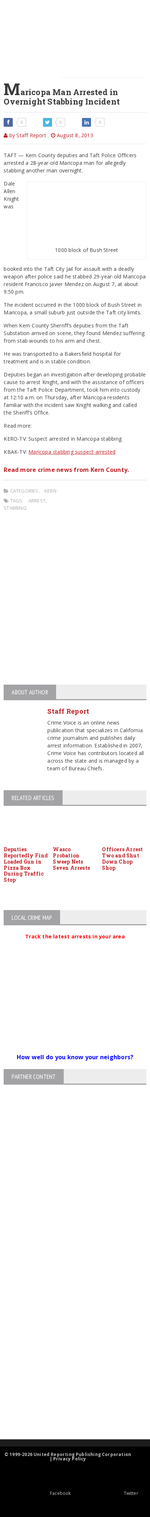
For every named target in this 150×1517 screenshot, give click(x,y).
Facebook (60, 1493)
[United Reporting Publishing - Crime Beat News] (68, 1271)
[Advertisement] (75, 599)
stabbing (15, 508)
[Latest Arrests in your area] (75, 945)
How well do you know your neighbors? (75, 1057)
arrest (37, 500)
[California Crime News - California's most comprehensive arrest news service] (68, 1356)
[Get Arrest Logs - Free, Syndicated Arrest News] (68, 1332)
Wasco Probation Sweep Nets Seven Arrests (71, 858)
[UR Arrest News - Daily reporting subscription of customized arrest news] (68, 1380)
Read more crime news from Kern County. (66, 470)
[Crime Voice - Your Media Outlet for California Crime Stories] (68, 1410)
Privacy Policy (69, 1459)
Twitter (131, 1493)
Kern (50, 491)
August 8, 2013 (74, 135)
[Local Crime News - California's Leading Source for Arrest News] (69, 1301)
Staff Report (68, 711)
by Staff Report (27, 135)
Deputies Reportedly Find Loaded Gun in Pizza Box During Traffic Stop (26, 864)
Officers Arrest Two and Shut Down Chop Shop (122, 858)
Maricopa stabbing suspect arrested (71, 451)
